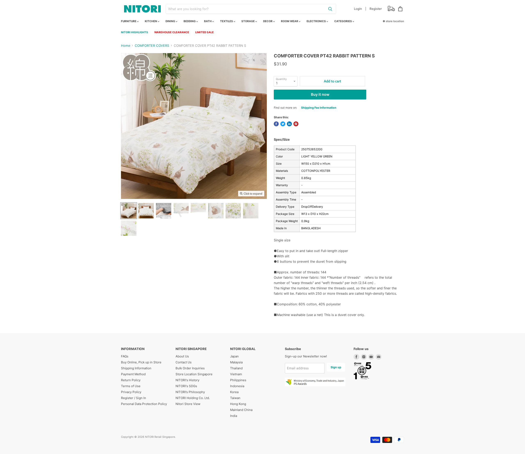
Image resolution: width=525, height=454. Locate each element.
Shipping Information (136, 368)
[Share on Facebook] (276, 123)
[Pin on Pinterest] (295, 123)
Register (376, 8)
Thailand (236, 368)
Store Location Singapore (194, 374)
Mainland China (241, 410)
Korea (234, 392)
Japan (234, 356)
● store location (393, 21)
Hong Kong (238, 404)
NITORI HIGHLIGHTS (134, 32)
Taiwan (235, 398)
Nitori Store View (188, 404)
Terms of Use (130, 386)
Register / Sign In (133, 398)
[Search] (330, 8)
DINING (170, 21)
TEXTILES (227, 21)
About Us (182, 356)
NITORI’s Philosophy (190, 392)
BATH (208, 21)
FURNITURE (129, 21)
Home (125, 45)
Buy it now (320, 94)
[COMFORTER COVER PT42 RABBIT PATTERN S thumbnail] (129, 211)
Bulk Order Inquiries (190, 368)
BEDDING (190, 21)
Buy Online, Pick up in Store (141, 362)
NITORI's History (187, 380)
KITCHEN (151, 21)
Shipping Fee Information (318, 107)
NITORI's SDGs (186, 386)
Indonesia (237, 386)
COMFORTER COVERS (152, 45)
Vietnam (236, 374)
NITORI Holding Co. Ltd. (193, 398)
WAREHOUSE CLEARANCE (171, 32)
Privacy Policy (131, 392)
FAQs (124, 356)
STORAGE (248, 21)
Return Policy (130, 380)
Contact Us (184, 362)
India (233, 416)
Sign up (336, 367)
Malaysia (236, 362)
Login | (360, 8)
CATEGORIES (343, 21)
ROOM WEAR (290, 21)
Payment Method (133, 374)
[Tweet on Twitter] (282, 123)
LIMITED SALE (204, 32)
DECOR (268, 21)
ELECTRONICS (316, 21)
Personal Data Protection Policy (144, 404)
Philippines (238, 380)
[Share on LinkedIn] (289, 123)
